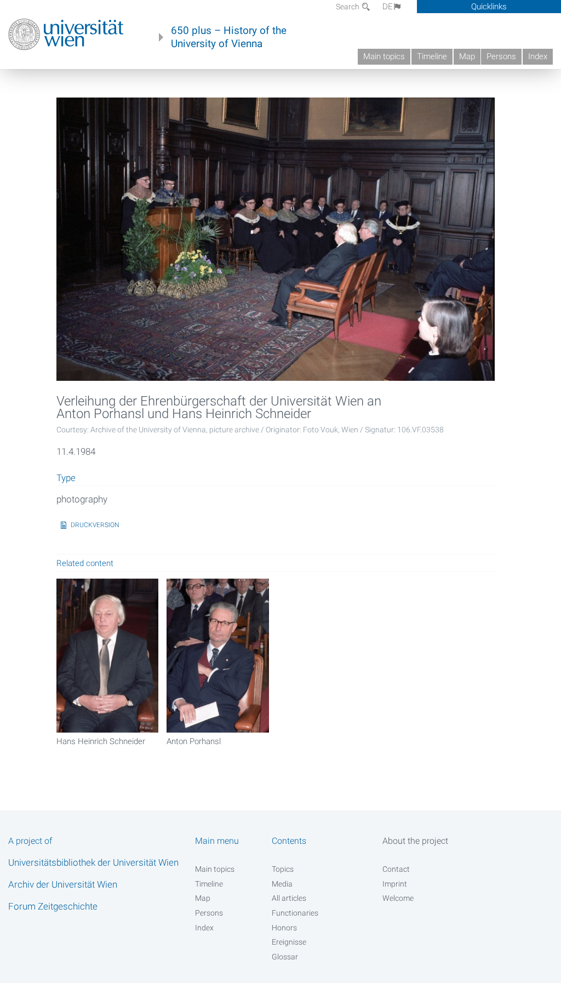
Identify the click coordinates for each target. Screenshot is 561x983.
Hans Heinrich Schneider (100, 741)
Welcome (398, 898)
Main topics (384, 56)
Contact (396, 869)
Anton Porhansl (194, 741)
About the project (415, 841)
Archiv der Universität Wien (62, 884)
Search (348, 6)
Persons (501, 56)
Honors (284, 927)
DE (387, 7)
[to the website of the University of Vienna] (66, 34)
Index (537, 56)
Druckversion (95, 525)
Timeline (432, 56)
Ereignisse (289, 942)
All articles (289, 898)
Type (66, 478)
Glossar (285, 956)
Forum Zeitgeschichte (53, 906)
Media (282, 883)
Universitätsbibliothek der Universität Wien (93, 862)
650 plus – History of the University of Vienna (229, 37)
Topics (283, 869)
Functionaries (295, 912)
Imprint (394, 883)
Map (467, 56)
